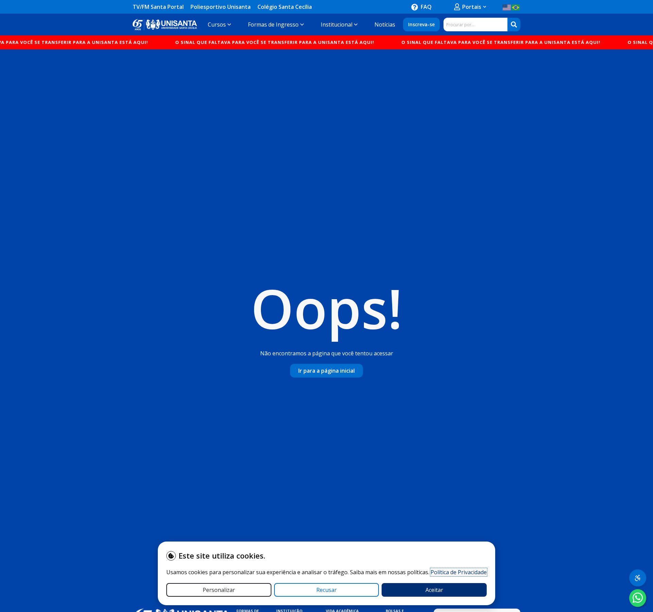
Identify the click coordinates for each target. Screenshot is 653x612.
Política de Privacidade (459, 572)
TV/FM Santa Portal (158, 6)
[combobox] (475, 24)
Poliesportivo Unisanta (220, 6)
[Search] (513, 24)
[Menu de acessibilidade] (637, 577)
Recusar (326, 590)
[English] (507, 7)
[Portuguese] (516, 7)
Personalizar (219, 590)
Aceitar (434, 590)
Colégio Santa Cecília (284, 6)
